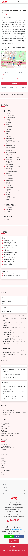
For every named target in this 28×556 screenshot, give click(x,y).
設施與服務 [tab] (11, 87)
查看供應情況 (14, 83)
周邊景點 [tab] (17, 87)
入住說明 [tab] (24, 87)
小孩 (17, 78)
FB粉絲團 (19, 537)
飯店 (4, 6)
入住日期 (4, 70)
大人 (3, 78)
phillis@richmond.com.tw (17, 529)
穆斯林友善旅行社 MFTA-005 (14, 511)
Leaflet (17, 66)
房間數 (3, 74)
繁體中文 (13, 553)
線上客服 (9, 537)
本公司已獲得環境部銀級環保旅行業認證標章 (14, 516)
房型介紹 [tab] (4, 87)
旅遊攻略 (14, 541)
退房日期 (18, 70)
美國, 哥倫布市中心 (10, 6)
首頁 (1, 6)
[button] (14, 58)
